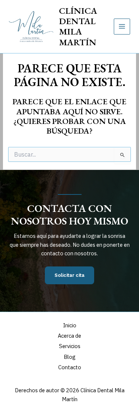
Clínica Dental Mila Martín (78, 26)
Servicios (69, 346)
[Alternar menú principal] (122, 27)
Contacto (69, 367)
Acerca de (69, 335)
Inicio (69, 325)
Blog (70, 356)
